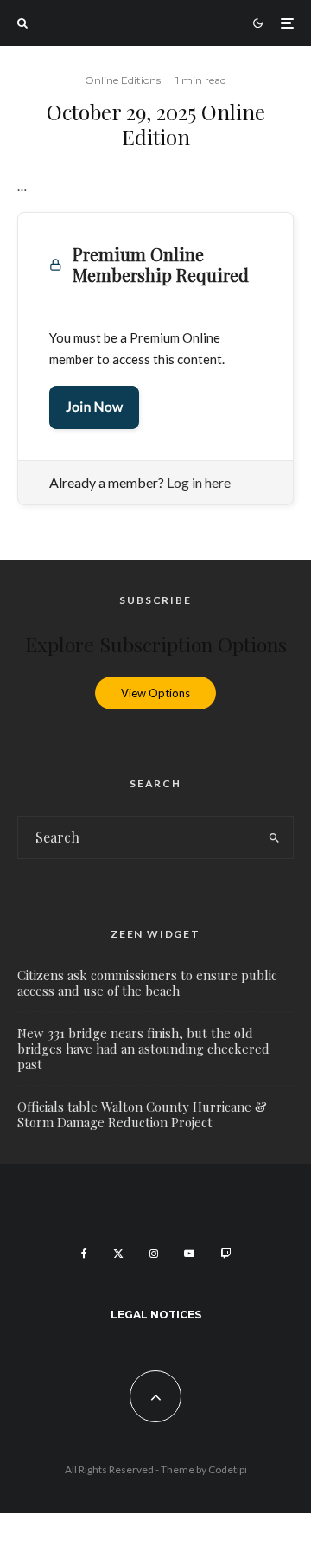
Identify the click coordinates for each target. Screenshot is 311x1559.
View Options (155, 693)
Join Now (94, 407)
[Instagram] (153, 1253)
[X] (118, 1253)
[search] (275, 837)
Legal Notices (156, 1314)
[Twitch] (225, 1253)
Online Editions (123, 80)
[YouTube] (189, 1253)
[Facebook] (84, 1253)
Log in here (199, 482)
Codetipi (227, 1469)
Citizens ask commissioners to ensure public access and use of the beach (147, 982)
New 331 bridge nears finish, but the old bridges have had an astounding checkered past (143, 1048)
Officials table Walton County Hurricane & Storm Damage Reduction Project (142, 1114)
